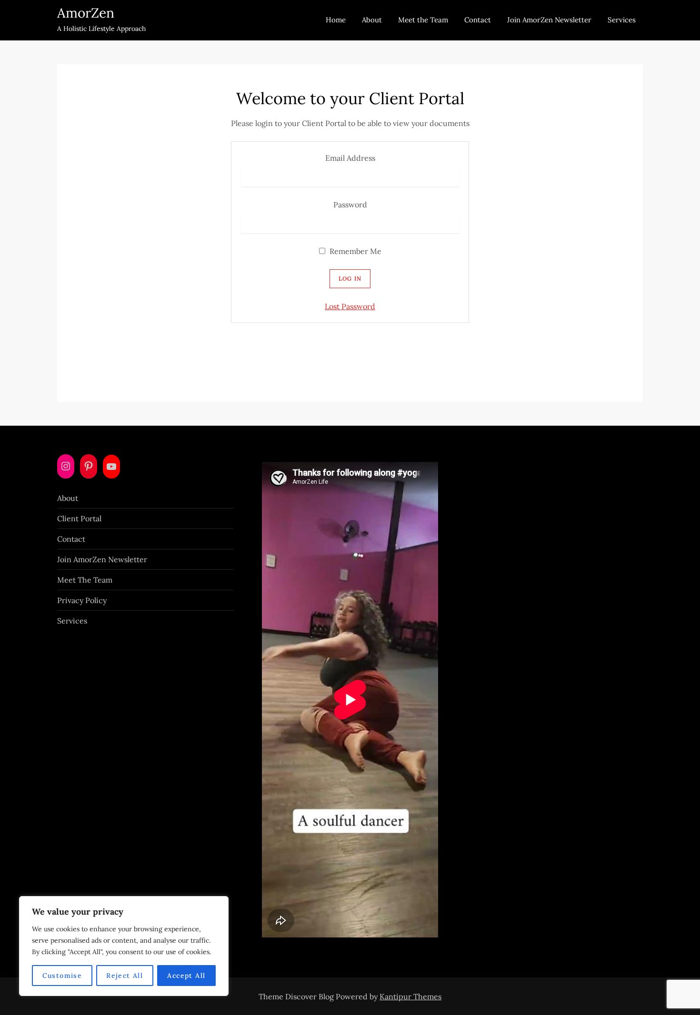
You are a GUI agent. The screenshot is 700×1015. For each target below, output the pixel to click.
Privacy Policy (82, 600)
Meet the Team (423, 19)
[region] (124, 946)
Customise (62, 975)
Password (350, 204)
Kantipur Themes (410, 996)
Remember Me (354, 251)
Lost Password (350, 306)
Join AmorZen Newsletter (549, 19)
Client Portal (79, 518)
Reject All (124, 975)
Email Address (350, 158)
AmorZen (85, 12)
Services (622, 19)
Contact (477, 19)
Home (336, 19)
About (372, 19)
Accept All (186, 975)
